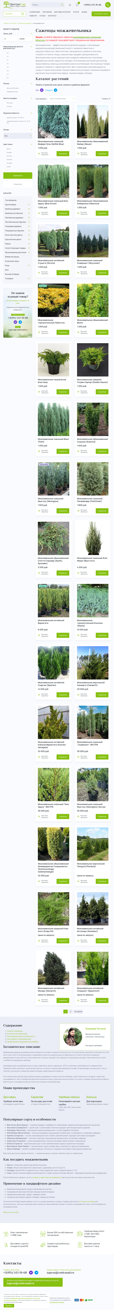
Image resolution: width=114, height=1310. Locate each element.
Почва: (6, 129)
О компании (35, 12)
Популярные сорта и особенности (21, 1036)
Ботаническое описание (17, 1033)
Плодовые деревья (13, 226)
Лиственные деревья (14, 217)
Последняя (78, 1011)
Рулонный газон (12, 261)
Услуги (76, 12)
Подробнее (63, 154)
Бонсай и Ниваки (12, 274)
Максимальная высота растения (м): (13, 47)
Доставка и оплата (62, 12)
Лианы (8, 243)
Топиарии (9, 278)
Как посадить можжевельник (19, 1039)
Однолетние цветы (13, 239)
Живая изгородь (12, 256)
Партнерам (47, 12)
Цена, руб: (8, 33)
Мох (7, 270)
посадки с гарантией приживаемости (47, 1177)
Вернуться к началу (11, 1212)
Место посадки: (10, 98)
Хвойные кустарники (14, 213)
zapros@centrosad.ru (17, 330)
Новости (33, 16)
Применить (17, 175)
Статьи (42, 16)
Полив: (6, 83)
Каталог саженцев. (15, 1031)
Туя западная (10, 200)
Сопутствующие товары (15, 248)
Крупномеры (10, 204)
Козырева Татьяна (96, 1028)
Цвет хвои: (8, 144)
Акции (84, 12)
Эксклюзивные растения (15, 252)
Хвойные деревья (12, 209)
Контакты (52, 16)
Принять (8, 1305)
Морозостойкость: (11, 113)
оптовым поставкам (87, 1201)
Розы (7, 265)
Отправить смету (101, 14)
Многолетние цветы (13, 235)
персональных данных (56, 1302)
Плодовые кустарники (14, 230)
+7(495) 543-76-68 (92, 5)
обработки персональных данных (21, 1298)
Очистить (18, 184)
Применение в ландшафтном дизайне (22, 1041)
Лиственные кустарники (15, 222)
